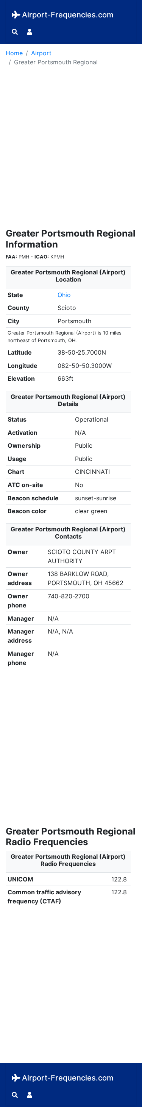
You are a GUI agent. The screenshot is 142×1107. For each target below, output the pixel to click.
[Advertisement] (71, 150)
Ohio (64, 295)
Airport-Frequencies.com (68, 14)
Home (14, 53)
